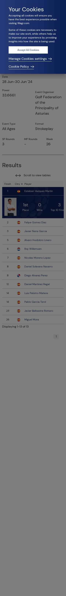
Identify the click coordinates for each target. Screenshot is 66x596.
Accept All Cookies (28, 50)
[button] (33, 58)
